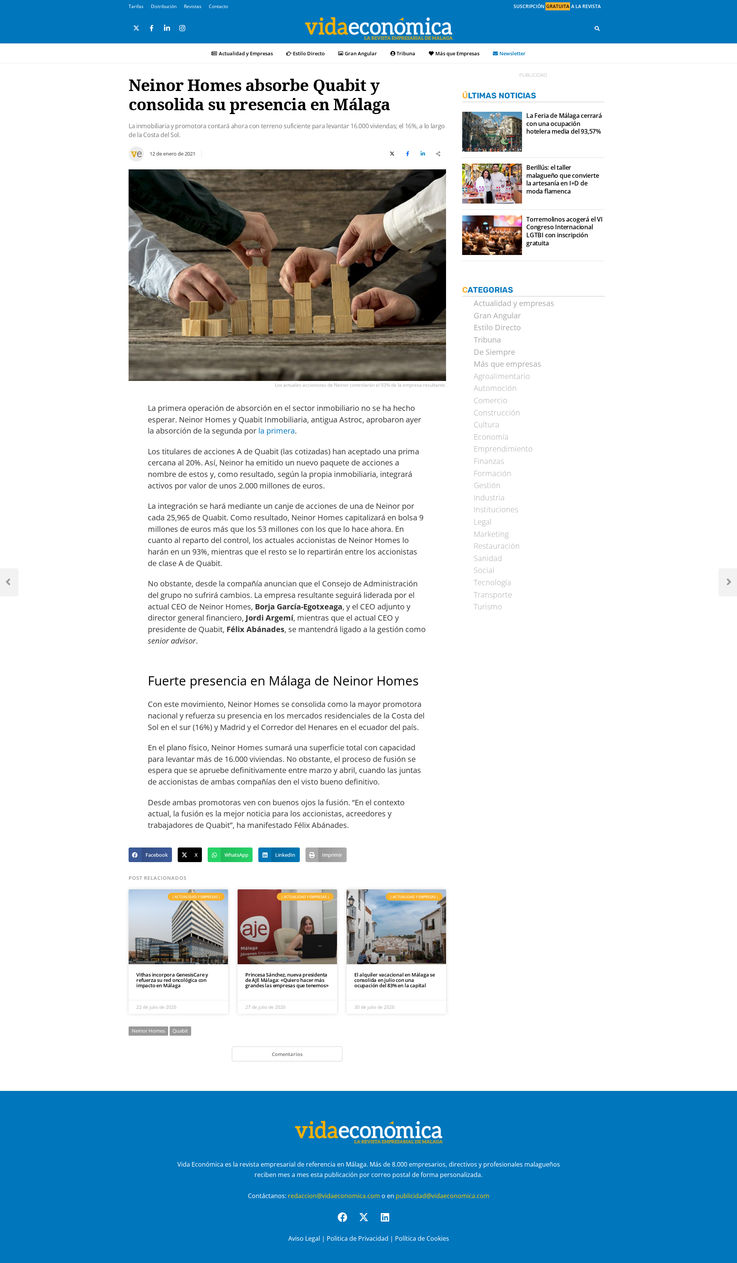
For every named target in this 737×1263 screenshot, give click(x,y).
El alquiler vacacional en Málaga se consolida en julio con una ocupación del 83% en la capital (394, 980)
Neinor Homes (148, 1030)
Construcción (497, 413)
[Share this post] (438, 154)
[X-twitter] (368, 1222)
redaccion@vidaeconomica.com (334, 1196)
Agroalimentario (502, 376)
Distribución (164, 6)
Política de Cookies (422, 1238)
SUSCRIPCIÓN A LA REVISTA (557, 6)
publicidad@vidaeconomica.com (442, 1196)
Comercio (490, 401)
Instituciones (496, 510)
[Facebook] (347, 1222)
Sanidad (488, 558)
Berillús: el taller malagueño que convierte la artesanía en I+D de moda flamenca (562, 179)
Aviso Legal (304, 1238)
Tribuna (406, 53)
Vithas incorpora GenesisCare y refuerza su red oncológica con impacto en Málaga (172, 980)
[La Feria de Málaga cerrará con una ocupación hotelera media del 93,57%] (492, 132)
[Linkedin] (389, 1222)
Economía (491, 437)
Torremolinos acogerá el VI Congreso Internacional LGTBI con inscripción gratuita (564, 231)
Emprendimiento (503, 449)
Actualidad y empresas (514, 303)
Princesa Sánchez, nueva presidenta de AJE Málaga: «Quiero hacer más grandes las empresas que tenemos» (286, 980)
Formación (492, 473)
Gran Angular (361, 53)
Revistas (193, 6)
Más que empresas (507, 364)
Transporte (493, 595)
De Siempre (494, 352)
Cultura (486, 425)
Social (484, 570)
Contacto (218, 6)
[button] (150, 855)
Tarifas (136, 6)
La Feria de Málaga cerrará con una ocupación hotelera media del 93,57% (564, 124)
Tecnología (492, 583)
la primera (276, 430)
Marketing (491, 534)
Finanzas (489, 461)
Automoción (495, 388)
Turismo (488, 607)
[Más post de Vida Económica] (136, 150)
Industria (489, 498)
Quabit (180, 1030)
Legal (483, 522)
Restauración (497, 546)
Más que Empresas (457, 53)
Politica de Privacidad (357, 1238)
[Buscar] (597, 28)
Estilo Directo (309, 53)
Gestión (487, 485)
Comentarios (287, 1054)
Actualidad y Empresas (246, 53)
